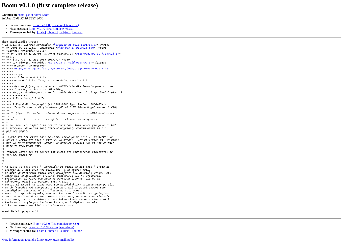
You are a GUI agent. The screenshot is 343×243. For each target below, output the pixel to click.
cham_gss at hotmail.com (33, 14)
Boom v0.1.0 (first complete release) (56, 25)
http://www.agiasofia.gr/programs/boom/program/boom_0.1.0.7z (61, 68)
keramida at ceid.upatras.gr (75, 44)
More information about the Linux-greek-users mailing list (38, 239)
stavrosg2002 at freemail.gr (97, 53)
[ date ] (41, 32)
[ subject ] (65, 32)
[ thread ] (52, 32)
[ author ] (77, 32)
